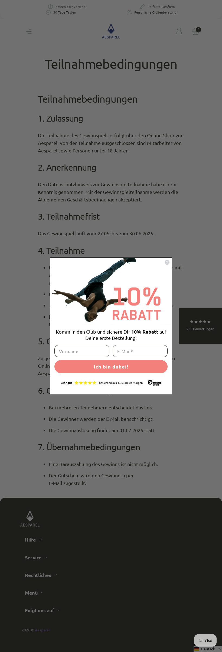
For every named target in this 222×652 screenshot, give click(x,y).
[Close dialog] (167, 262)
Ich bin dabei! (111, 366)
